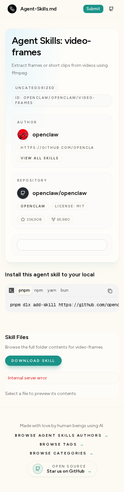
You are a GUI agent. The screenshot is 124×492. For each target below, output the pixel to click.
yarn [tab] (51, 290)
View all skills (40, 158)
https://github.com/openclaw (57, 148)
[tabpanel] (62, 304)
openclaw (45, 134)
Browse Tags (62, 444)
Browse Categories (62, 453)
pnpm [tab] (24, 290)
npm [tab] (38, 290)
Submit (93, 8)
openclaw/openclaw (59, 193)
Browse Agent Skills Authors (62, 435)
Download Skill (33, 360)
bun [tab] (64, 290)
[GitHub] (111, 9)
